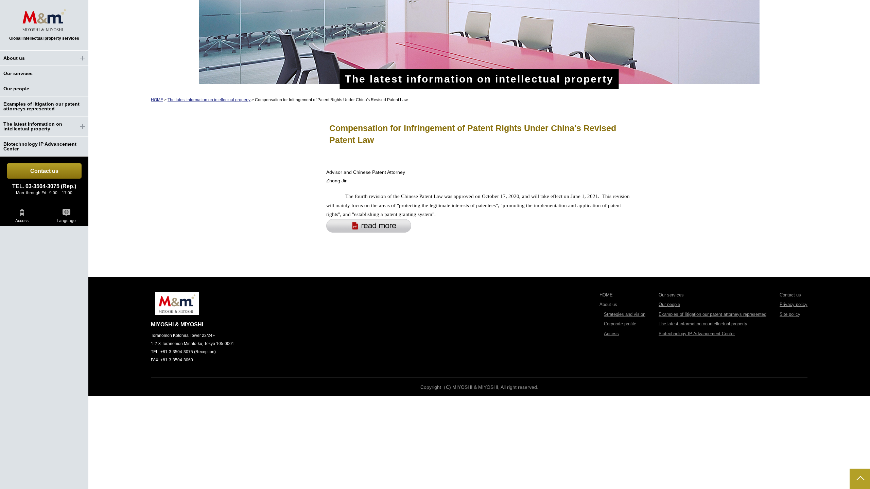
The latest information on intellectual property (209, 99)
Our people (16, 88)
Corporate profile (620, 323)
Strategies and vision (624, 314)
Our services (18, 73)
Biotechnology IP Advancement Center (39, 146)
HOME (157, 99)
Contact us (44, 171)
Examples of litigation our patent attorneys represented (41, 106)
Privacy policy (793, 304)
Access (22, 220)
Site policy (790, 314)
